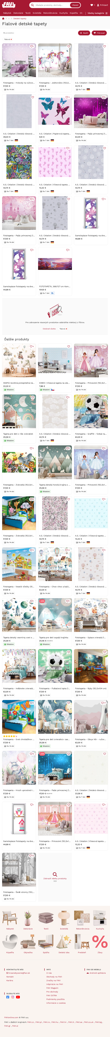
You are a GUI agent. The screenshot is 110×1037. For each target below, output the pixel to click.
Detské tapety (19, 18)
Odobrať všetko (49, 329)
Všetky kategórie (96, 13)
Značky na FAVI (53, 980)
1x (16, 736)
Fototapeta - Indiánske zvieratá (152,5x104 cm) (25, 688)
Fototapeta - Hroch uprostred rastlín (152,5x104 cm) (27, 790)
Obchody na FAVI (54, 977)
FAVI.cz (30, 1022)
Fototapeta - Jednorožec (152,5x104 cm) (58, 83)
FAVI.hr (63, 1022)
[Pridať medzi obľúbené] (69, 46)
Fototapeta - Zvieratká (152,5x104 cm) (21, 485)
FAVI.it (71, 1022)
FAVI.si (15, 1026)
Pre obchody (52, 992)
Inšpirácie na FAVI (54, 984)
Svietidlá (37, 13)
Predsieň (82, 952)
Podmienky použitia (55, 999)
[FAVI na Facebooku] (7, 997)
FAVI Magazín (52, 988)
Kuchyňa (63, 13)
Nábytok (7, 13)
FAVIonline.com (11, 1017)
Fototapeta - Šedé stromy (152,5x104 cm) (22, 892)
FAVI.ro (46, 1022)
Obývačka (28, 952)
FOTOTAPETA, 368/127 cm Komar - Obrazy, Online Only (65, 286)
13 (69, 550)
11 (69, 97)
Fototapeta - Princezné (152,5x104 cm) (57, 841)
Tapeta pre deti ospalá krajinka (53, 637)
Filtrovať (101, 33)
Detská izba (64, 952)
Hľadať (75, 5)
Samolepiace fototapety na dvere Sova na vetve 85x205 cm (31, 841)
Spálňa (46, 952)
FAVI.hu (55, 1022)
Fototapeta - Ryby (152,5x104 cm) (90, 688)
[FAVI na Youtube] (18, 997)
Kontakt (10, 977)
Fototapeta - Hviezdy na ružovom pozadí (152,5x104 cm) (29, 83)
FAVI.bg (98, 1022)
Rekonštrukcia (50, 13)
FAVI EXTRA (51, 995)
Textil (28, 13)
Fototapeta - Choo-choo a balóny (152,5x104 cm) (62, 586)
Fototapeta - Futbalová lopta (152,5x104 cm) (59, 688)
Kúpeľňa (74, 13)
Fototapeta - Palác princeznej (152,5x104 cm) (24, 235)
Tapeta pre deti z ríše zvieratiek (18, 434)
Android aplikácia (98, 973)
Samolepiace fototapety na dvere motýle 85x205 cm (28, 286)
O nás (49, 973)
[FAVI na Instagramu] (12, 997)
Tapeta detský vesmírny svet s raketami (22, 637)
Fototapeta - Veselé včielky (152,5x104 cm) (23, 586)
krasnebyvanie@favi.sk (19, 973)
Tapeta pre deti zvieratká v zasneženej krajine (60, 739)
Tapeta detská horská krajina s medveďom (59, 485)
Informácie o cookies (56, 1003)
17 (105, 703)
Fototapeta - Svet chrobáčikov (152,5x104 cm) (24, 739)
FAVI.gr (7, 1026)
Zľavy (100, 952)
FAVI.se (79, 1022)
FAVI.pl (39, 1022)
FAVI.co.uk (89, 1022)
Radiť (85, 33)
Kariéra (9, 980)
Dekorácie (18, 13)
